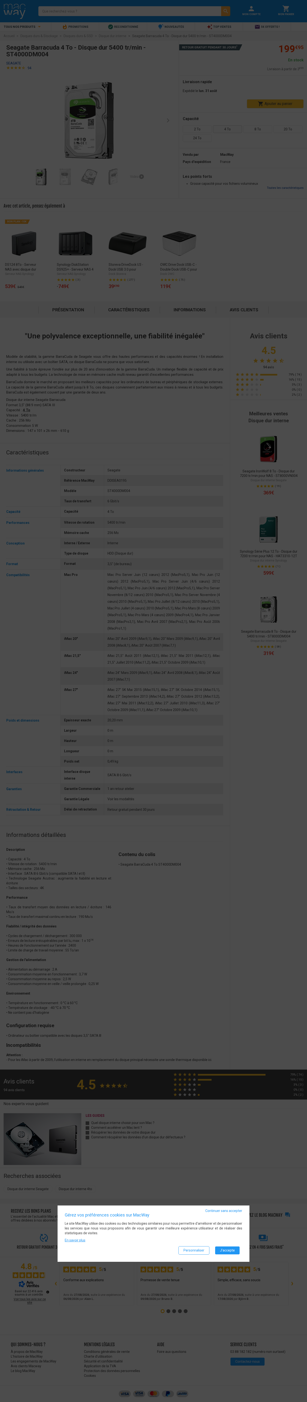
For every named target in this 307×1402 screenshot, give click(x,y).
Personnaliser (193, 1250)
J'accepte (227, 1250)
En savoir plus (75, 1240)
